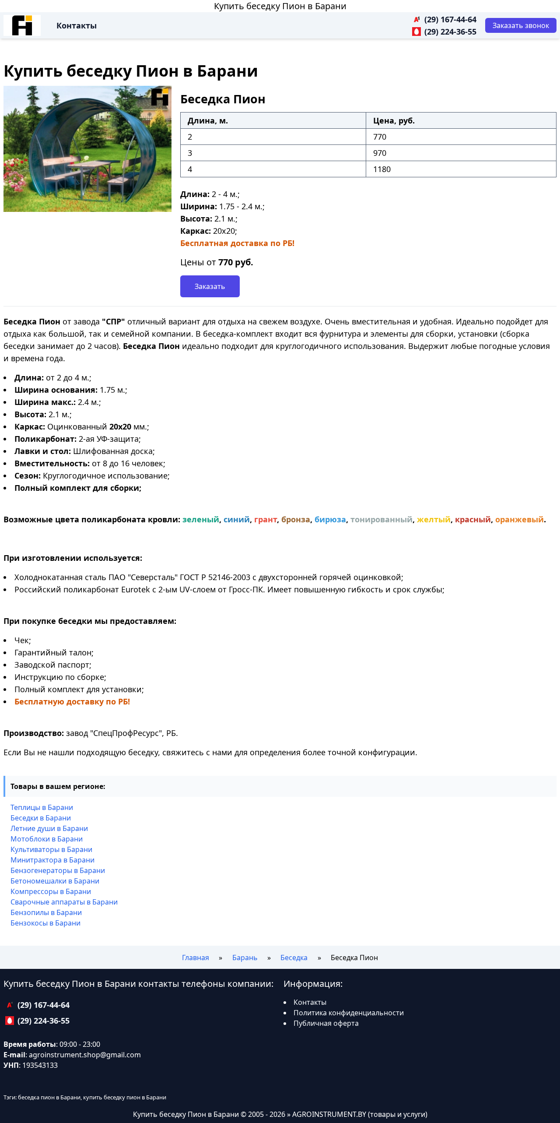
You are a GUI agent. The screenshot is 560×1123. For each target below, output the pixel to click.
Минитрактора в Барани (52, 860)
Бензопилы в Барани (46, 912)
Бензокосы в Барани (45, 923)
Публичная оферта (326, 1023)
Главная (195, 957)
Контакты (76, 25)
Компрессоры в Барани (50, 891)
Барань (245, 957)
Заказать (210, 286)
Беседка (294, 957)
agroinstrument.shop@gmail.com (85, 1055)
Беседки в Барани (40, 818)
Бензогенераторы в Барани (57, 870)
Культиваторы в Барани (51, 849)
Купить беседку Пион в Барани (280, 6)
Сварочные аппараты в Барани (64, 902)
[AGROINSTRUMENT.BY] (22, 25)
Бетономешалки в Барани (54, 881)
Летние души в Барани (49, 828)
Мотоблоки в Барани (46, 839)
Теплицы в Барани (41, 807)
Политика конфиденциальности (349, 1012)
